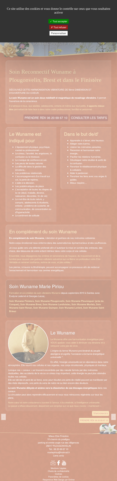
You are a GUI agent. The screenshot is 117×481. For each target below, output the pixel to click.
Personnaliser (58, 33)
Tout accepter (59, 21)
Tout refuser (59, 27)
